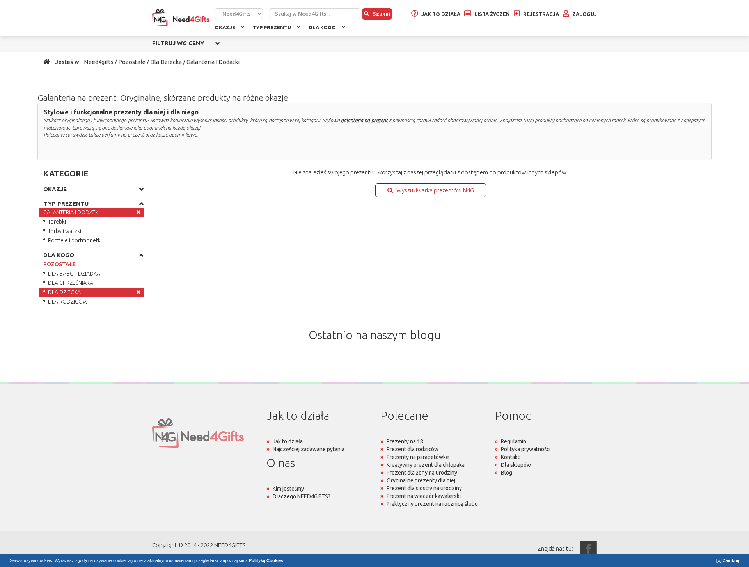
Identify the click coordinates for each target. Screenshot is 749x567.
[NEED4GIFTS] (183, 17)
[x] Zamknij (727, 560)
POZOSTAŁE (59, 264)
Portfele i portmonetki (75, 240)
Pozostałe (132, 62)
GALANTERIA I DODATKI (71, 212)
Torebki (57, 222)
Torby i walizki (64, 231)
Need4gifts (99, 62)
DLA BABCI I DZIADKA (74, 273)
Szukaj (381, 13)
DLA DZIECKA (64, 292)
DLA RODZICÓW (68, 302)
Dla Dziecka (166, 62)
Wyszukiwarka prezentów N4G (433, 190)
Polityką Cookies (266, 560)
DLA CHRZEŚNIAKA (70, 283)
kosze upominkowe (176, 134)
